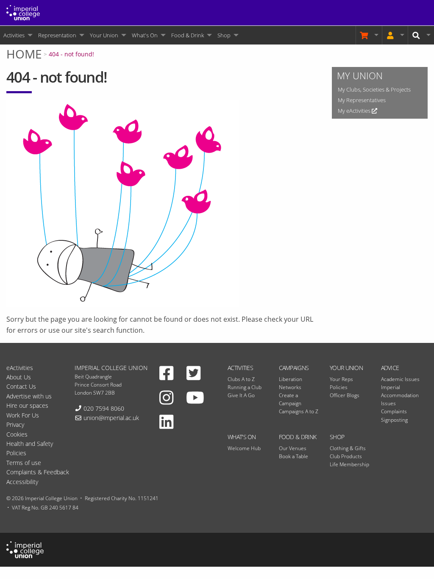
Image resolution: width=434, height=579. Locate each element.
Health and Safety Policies (29, 448)
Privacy (15, 424)
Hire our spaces (27, 405)
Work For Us (22, 415)
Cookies (17, 434)
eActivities (19, 368)
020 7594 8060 (103, 408)
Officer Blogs (344, 395)
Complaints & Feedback (37, 472)
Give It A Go (241, 395)
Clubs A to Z (241, 379)
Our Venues (292, 448)
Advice (390, 368)
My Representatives (362, 100)
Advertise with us (29, 396)
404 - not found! (71, 54)
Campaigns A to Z (298, 411)
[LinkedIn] (166, 422)
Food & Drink (187, 35)
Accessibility (22, 482)
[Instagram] (166, 397)
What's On (145, 35)
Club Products (346, 456)
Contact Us (21, 386)
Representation (57, 35)
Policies (339, 387)
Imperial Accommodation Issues (400, 395)
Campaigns (294, 368)
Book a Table (293, 456)
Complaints (394, 411)
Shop (224, 35)
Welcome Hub (244, 448)
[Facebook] (166, 373)
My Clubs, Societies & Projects (374, 89)
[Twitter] (193, 373)
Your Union (104, 35)
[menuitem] (17, 35)
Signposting (394, 419)
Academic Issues (400, 379)
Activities (14, 35)
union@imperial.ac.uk (111, 418)
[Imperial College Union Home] (23, 12)
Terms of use (23, 463)
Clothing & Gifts (348, 448)
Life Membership (349, 464)
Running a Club (245, 387)
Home (24, 54)
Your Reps (341, 379)
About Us (18, 377)
